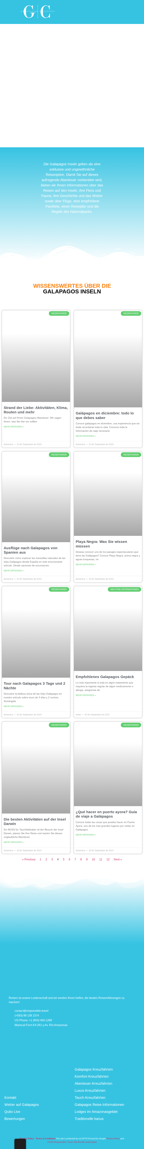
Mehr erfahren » (14, 427)
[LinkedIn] (119, 1057)
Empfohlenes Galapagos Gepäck (105, 677)
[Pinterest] (128, 1057)
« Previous (28, 859)
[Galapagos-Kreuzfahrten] (37, 19)
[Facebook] (110, 1057)
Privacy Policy (113, 1138)
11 (100, 859)
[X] (136, 1057)
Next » (118, 859)
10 (93, 859)
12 (108, 859)
